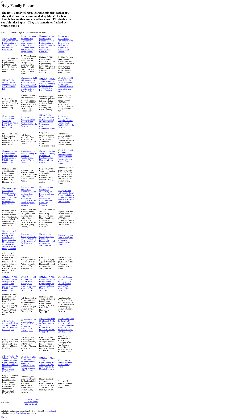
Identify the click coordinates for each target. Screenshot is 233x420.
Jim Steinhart (51, 411)
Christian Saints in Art (32, 399)
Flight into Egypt (30, 404)
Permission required (24, 413)
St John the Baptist (31, 402)
